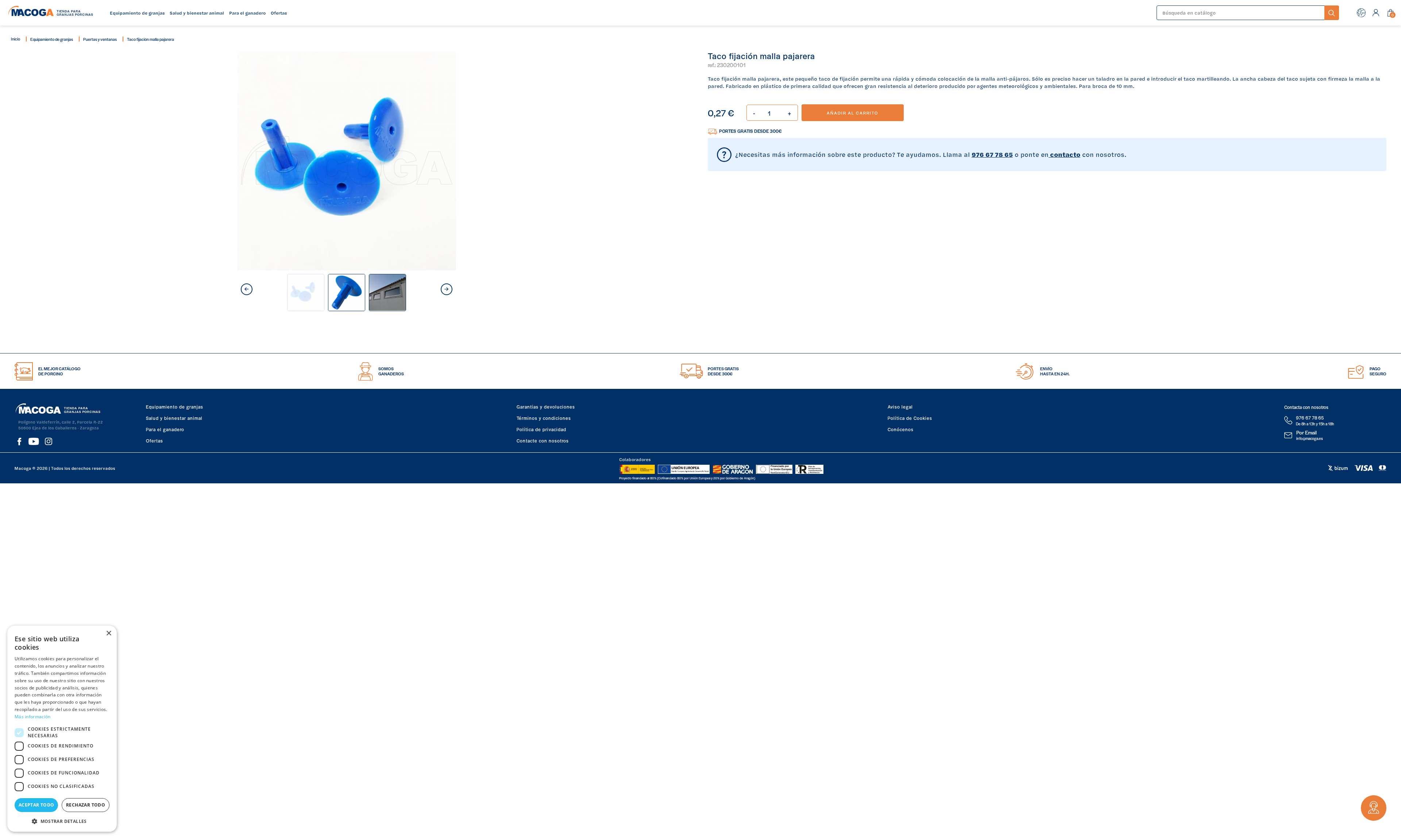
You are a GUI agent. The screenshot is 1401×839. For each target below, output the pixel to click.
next (446, 289)
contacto (1064, 154)
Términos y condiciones (544, 418)
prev (246, 289)
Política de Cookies (910, 418)
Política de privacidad (541, 429)
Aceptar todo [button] (36, 805)
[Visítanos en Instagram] (48, 441)
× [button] (108, 633)
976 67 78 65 (992, 154)
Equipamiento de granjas (51, 39)
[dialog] (62, 729)
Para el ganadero (165, 429)
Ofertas (154, 440)
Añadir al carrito (852, 113)
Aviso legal (900, 406)
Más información (33, 717)
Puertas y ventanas (100, 39)
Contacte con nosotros (543, 440)
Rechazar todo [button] (85, 805)
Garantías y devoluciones (546, 406)
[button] (62, 820)
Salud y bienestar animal (174, 418)
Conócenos (901, 429)
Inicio (15, 39)
